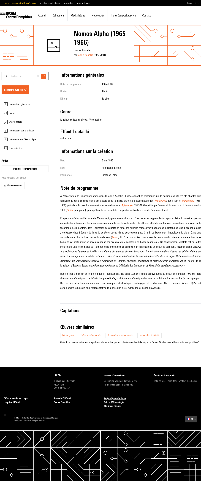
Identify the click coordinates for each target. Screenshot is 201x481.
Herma (70, 210)
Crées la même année (91, 335)
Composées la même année (120, 335)
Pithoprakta (188, 200)
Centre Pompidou (62, 402)
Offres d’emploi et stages (16, 398)
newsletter (68, 3)
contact (146, 15)
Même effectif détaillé (149, 335)
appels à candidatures (50, 3)
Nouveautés (98, 15)
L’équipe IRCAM (12, 402)
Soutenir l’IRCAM (62, 398)
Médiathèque (78, 15)
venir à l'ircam (83, 3)
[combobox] (25, 76)
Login (189, 3)
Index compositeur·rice (123, 15)
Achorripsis (127, 205)
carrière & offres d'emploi (24, 3)
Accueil (42, 15)
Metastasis (160, 200)
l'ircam (6, 3)
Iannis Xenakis (85, 55)
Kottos (115, 237)
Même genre (68, 335)
